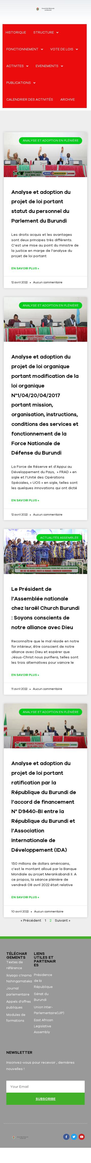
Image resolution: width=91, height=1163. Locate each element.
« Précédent (31, 920)
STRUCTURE (43, 32)
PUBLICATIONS (18, 83)
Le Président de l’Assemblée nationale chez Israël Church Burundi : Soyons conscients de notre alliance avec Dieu (45, 608)
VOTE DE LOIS (61, 49)
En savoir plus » (25, 268)
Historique (16, 32)
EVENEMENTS (47, 66)
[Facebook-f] (66, 1137)
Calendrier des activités (29, 99)
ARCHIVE (67, 99)
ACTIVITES (15, 66)
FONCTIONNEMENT (22, 49)
